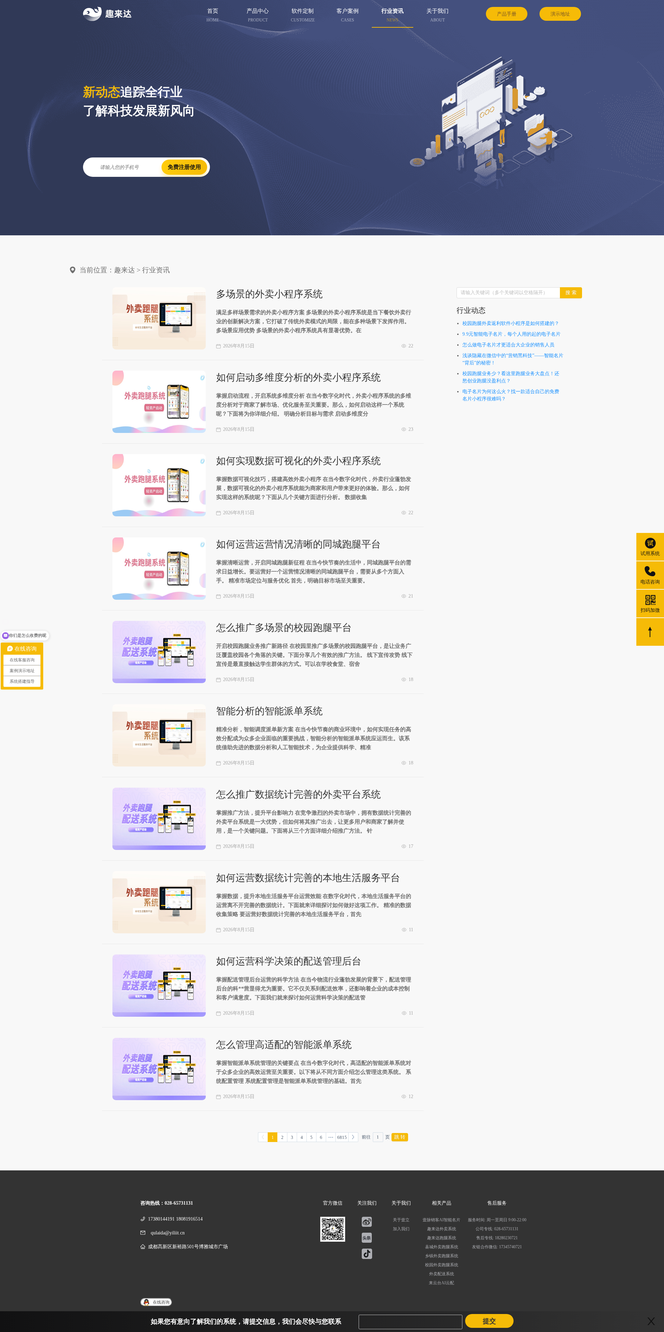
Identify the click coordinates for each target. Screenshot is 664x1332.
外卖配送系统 (441, 1273)
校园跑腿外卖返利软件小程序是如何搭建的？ (510, 323)
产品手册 (506, 14)
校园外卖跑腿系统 (441, 1264)
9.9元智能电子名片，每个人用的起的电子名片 (511, 334)
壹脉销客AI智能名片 (441, 1219)
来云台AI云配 (441, 1282)
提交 (489, 1321)
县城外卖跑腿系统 (441, 1246)
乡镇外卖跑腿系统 (441, 1255)
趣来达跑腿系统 (441, 1237)
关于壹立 (401, 1219)
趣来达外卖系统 (441, 1228)
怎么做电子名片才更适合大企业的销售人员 (508, 344)
